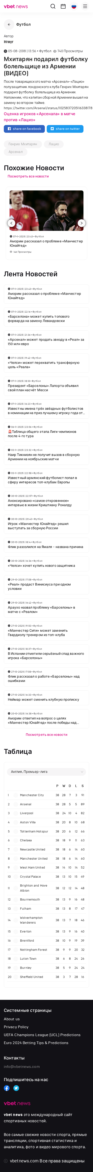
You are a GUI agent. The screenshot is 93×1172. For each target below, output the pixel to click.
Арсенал (16, 152)
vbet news (13, 1114)
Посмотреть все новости (46, 735)
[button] (9, 24)
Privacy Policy (16, 1027)
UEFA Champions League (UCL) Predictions (42, 1035)
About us (12, 1019)
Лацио (54, 144)
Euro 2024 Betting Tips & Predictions (36, 1042)
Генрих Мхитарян (23, 144)
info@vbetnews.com (22, 1066)
